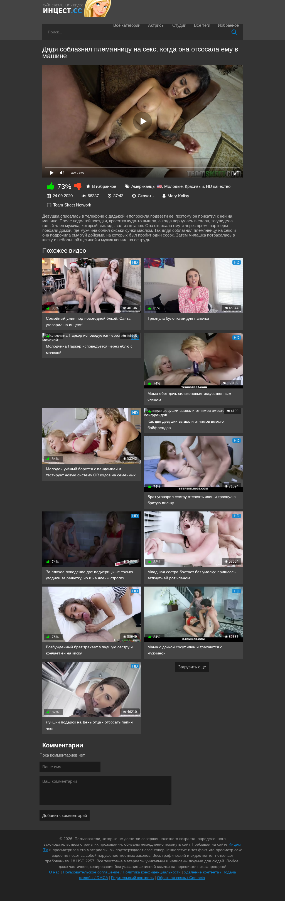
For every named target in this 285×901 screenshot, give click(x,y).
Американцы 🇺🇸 (146, 186)
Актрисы (156, 25)
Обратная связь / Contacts (181, 877)
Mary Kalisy (178, 195)
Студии (179, 25)
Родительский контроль (132, 877)
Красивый (194, 186)
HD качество (218, 186)
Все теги (202, 25)
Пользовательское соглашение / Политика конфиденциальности (122, 872)
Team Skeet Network (72, 205)
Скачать (146, 195)
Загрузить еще (192, 666)
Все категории (126, 25)
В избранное (104, 186)
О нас (54, 872)
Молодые (173, 186)
